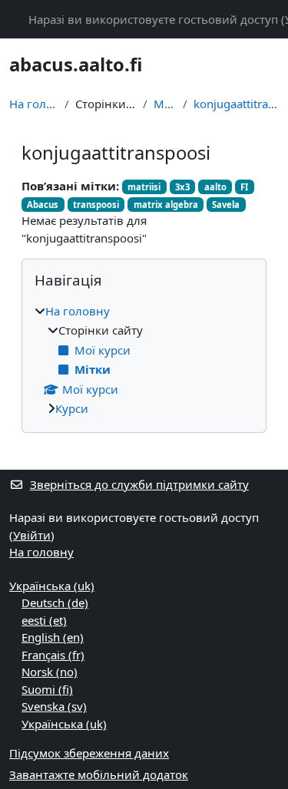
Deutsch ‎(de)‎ (55, 602)
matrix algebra (166, 204)
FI (244, 187)
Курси (71, 408)
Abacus (42, 204)
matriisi (144, 187)
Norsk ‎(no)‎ (50, 671)
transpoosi (96, 204)
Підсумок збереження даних (89, 753)
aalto (215, 187)
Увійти (32, 535)
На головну (33, 103)
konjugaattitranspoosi (236, 103)
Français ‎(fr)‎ (53, 654)
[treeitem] (144, 360)
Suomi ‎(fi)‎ (47, 689)
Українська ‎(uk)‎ (51, 585)
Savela (226, 204)
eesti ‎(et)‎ (44, 620)
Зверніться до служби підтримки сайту (139, 484)
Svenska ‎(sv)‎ (54, 706)
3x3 (182, 187)
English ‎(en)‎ (53, 637)
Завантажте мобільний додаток (98, 774)
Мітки (165, 103)
